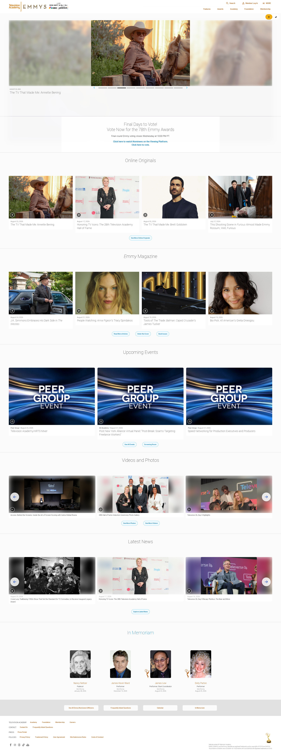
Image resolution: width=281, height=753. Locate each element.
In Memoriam (140, 632)
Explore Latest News (140, 612)
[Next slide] (266, 497)
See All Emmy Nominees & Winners (81, 708)
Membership (265, 9)
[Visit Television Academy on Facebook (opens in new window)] (11, 744)
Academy (234, 9)
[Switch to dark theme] (275, 17)
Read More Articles (121, 334)
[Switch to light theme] (268, 17)
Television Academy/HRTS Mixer (29, 431)
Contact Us (24, 727)
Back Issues (163, 334)
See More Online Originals (140, 238)
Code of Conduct (97, 737)
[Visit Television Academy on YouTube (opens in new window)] (28, 744)
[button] (52, 494)
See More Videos (151, 523)
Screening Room (150, 444)
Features (207, 9)
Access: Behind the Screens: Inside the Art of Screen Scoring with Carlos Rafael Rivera (44, 515)
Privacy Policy (25, 737)
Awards (220, 9)
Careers (73, 722)
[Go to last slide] (14, 497)
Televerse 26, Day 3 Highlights (198, 515)
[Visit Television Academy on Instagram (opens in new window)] (15, 744)
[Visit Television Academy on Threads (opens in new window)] (19, 744)
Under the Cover (143, 334)
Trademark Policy (41, 737)
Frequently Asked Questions (121, 708)
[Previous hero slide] (94, 87)
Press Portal (22, 732)
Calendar (160, 708)
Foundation (249, 9)
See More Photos (129, 523)
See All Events (130, 444)
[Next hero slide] (187, 87)
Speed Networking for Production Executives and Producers (221, 431)
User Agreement (59, 737)
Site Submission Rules (78, 737)
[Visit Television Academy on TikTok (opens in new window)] (23, 744)
